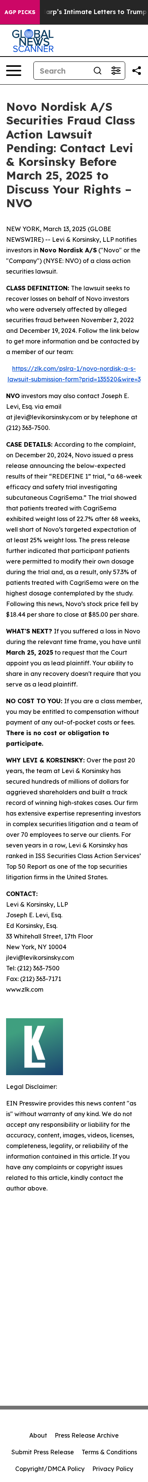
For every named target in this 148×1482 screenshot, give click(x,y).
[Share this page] (136, 70)
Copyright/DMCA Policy (50, 1469)
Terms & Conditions (109, 1452)
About (38, 1435)
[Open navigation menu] (13, 70)
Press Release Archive (87, 1435)
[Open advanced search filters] (116, 70)
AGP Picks (20, 12)
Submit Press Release (42, 1452)
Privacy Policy (112, 1469)
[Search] (97, 70)
